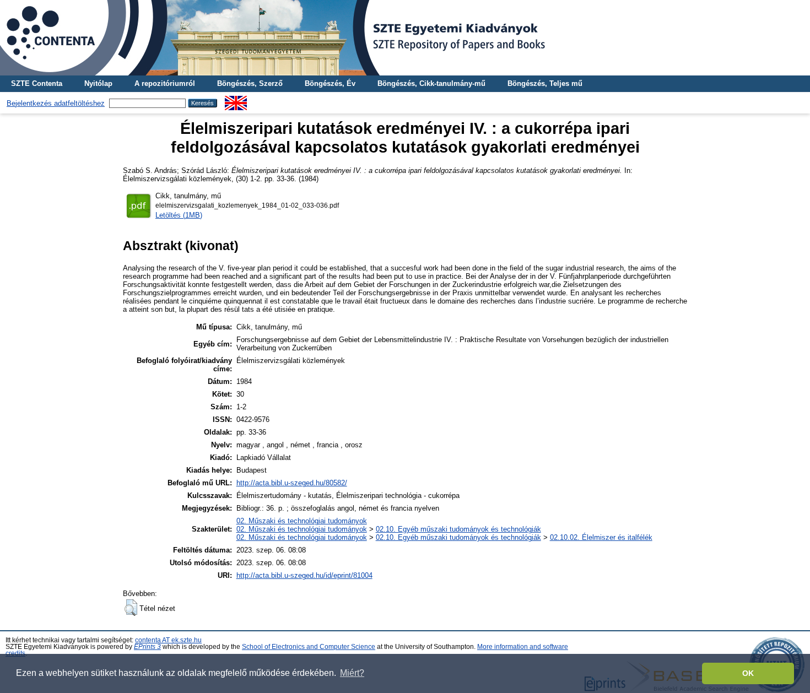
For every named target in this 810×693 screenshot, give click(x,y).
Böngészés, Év (330, 83)
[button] (131, 607)
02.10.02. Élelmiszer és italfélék (601, 537)
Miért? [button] (352, 673)
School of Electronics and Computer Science (308, 646)
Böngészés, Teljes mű (544, 83)
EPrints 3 (147, 646)
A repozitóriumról (164, 83)
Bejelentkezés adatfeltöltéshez (56, 103)
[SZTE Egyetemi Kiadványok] (405, 37)
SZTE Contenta (36, 83)
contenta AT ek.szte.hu (168, 640)
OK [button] (748, 673)
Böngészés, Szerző (250, 83)
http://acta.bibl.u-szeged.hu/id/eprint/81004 (304, 575)
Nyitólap (98, 83)
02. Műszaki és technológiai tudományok (301, 521)
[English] (236, 100)
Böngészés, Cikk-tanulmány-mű (431, 83)
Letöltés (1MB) (178, 215)
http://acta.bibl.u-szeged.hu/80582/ (291, 483)
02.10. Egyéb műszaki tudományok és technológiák (458, 529)
